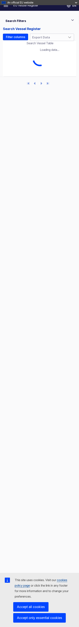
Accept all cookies (31, 607)
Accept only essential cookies (39, 618)
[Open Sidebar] (5, 5)
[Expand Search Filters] (72, 20)
